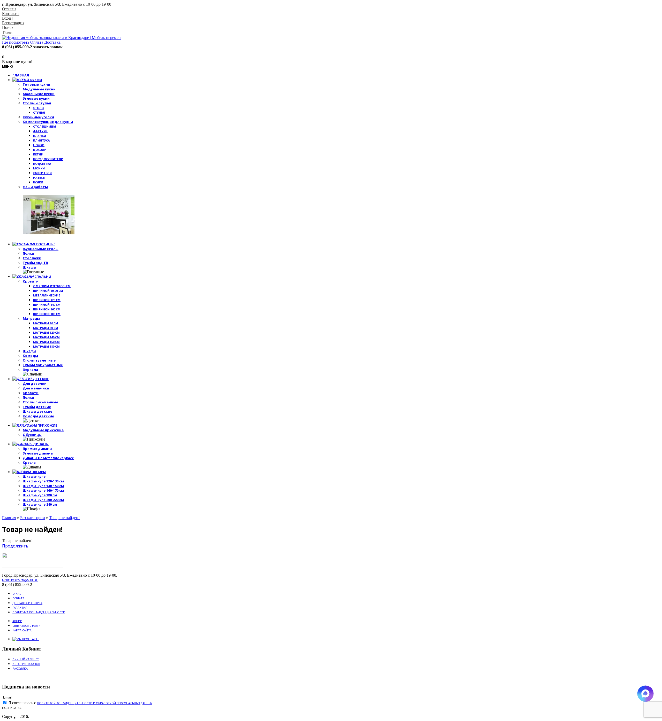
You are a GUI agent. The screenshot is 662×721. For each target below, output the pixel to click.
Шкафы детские (37, 411)
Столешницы (44, 126)
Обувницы (32, 434)
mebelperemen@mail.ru (20, 580)
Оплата (18, 598)
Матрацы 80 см (45, 323)
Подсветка (42, 164)
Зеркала (30, 369)
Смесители (42, 173)
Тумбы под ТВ (35, 262)
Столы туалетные (39, 360)
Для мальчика (36, 388)
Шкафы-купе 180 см (40, 495)
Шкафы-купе (34, 476)
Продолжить (15, 546)
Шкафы (29, 267)
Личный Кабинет (25, 659)
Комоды (30, 355)
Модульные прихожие (43, 430)
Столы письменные (40, 402)
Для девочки (35, 383)
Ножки (38, 145)
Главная (9, 517)
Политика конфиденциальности (38, 612)
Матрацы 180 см (46, 346)
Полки (28, 253)
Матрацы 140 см (46, 337)
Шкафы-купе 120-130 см (43, 481)
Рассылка (20, 668)
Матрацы (31, 318)
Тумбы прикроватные (43, 365)
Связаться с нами (26, 626)
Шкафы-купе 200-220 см (43, 499)
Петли (38, 154)
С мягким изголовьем (52, 286)
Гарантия (19, 607)
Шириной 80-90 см (48, 291)
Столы (38, 108)
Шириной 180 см (47, 314)
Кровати (31, 281)
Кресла (29, 462)
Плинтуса (41, 140)
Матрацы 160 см (46, 342)
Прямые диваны (37, 448)
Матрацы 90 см (45, 328)
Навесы (39, 177)
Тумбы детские (37, 406)
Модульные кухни (39, 89)
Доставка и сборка (27, 603)
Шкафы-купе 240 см (40, 504)
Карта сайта (22, 630)
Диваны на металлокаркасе (48, 458)
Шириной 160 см (47, 309)
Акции (17, 621)
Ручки (38, 182)
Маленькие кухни (39, 93)
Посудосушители (48, 159)
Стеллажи (32, 258)
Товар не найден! (64, 517)
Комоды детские (38, 416)
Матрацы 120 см (46, 332)
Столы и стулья (37, 103)
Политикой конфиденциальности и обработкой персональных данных (94, 703)
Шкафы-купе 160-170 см (43, 490)
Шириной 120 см (47, 300)
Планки (39, 136)
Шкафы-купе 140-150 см (43, 485)
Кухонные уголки (38, 117)
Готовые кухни (36, 84)
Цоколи (40, 150)
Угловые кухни (36, 98)
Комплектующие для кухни (48, 121)
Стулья (39, 112)
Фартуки (40, 131)
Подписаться (12, 708)
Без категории (32, 517)
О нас (16, 593)
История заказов (26, 664)
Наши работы (35, 186)
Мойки (39, 168)
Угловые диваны (38, 453)
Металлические (46, 295)
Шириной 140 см (47, 305)
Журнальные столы (40, 248)
